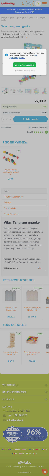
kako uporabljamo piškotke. (24, 56)
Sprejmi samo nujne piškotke (24, 70)
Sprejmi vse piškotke (24, 64)
